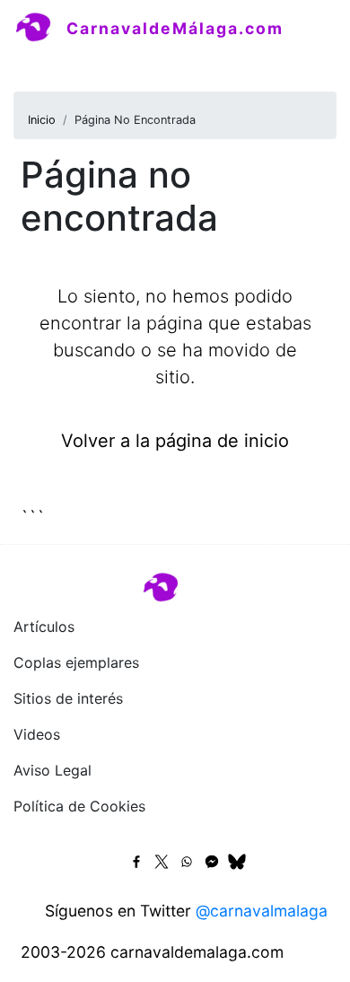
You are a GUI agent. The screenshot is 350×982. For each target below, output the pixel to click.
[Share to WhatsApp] (187, 862)
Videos (36, 734)
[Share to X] (162, 862)
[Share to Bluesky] (237, 862)
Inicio (42, 120)
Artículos (43, 627)
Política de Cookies (79, 806)
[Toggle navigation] (39, 66)
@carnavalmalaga (262, 910)
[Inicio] (40, 28)
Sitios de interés (68, 698)
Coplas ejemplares (76, 662)
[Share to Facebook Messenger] (212, 862)
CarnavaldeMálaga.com (175, 28)
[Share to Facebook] (136, 862)
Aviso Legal (52, 770)
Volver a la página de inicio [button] (175, 441)
